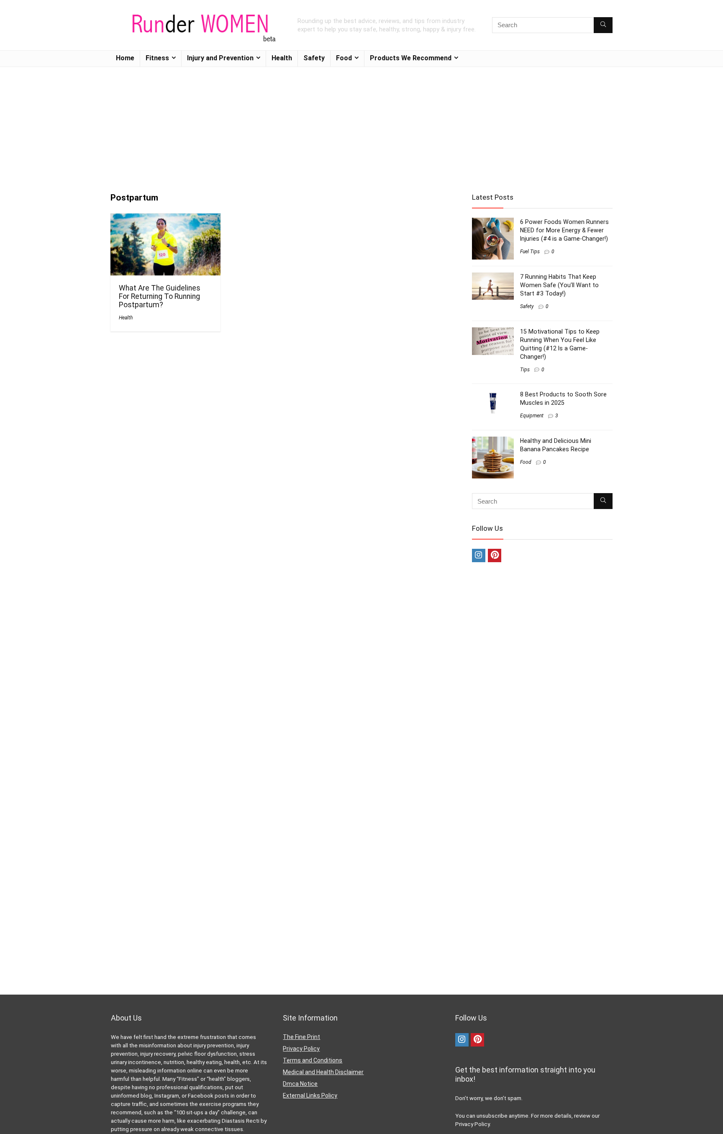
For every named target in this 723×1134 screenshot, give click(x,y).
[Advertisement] (361, 125)
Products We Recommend (410, 58)
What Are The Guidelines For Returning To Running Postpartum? (159, 296)
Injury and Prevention (220, 58)
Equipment (532, 416)
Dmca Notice (300, 1083)
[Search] (603, 25)
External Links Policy (310, 1095)
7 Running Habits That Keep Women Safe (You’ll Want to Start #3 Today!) (559, 285)
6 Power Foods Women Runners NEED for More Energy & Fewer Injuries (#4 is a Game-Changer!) (564, 230)
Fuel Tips (530, 252)
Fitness (157, 58)
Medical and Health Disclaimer (323, 1072)
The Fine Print (301, 1037)
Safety (314, 58)
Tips (525, 370)
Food (344, 58)
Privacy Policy (301, 1048)
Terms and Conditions (312, 1060)
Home (125, 58)
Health (282, 58)
